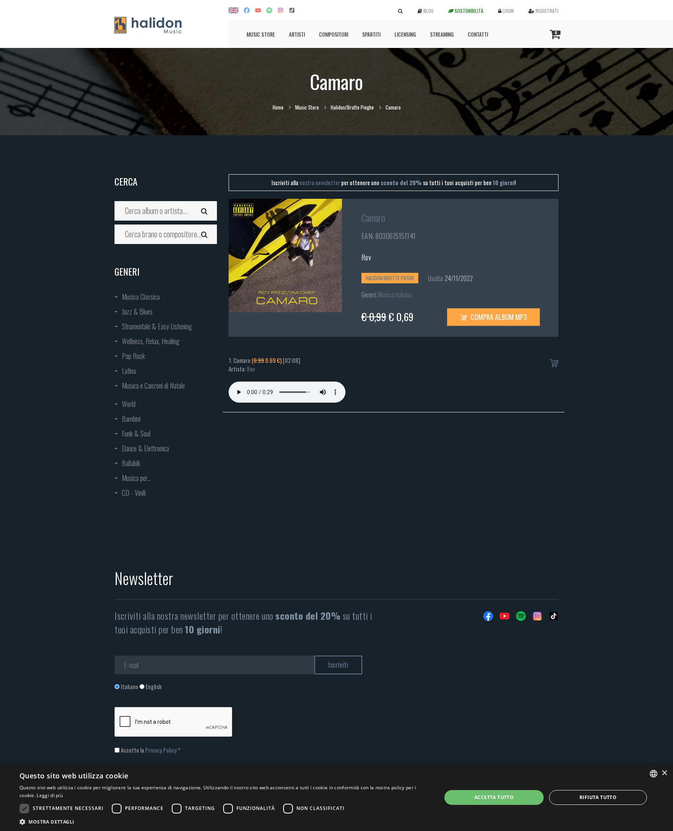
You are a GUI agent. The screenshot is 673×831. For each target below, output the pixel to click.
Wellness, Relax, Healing (151, 341)
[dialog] (336, 797)
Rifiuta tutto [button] (598, 797)
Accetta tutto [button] (494, 797)
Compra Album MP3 (498, 317)
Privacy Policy (161, 750)
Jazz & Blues (137, 311)
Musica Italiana (395, 294)
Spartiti (371, 34)
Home (278, 107)
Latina (129, 371)
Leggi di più (50, 795)
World (129, 404)
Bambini (131, 419)
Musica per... (136, 478)
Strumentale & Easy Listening (157, 326)
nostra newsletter (320, 182)
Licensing (405, 34)
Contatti (478, 34)
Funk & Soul (136, 433)
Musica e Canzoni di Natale (153, 385)
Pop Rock (133, 356)
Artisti (297, 34)
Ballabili (131, 463)
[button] (224, 821)
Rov (366, 257)
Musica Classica (141, 297)
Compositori (333, 34)
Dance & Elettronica (145, 448)
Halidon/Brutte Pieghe (352, 107)
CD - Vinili (134, 493)
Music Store (261, 34)
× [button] (664, 773)
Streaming (442, 34)
